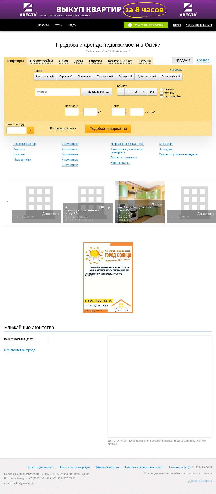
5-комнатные (70, 164)
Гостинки (19, 154)
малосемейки (172, 96)
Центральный (45, 76)
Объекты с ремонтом (124, 157)
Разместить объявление (146, 25)
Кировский (65, 76)
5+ (152, 92)
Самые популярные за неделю (178, 154)
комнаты (168, 89)
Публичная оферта (107, 467)
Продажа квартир (25, 143)
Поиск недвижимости (41, 467)
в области (176, 70)
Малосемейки (22, 159)
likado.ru (15, 25)
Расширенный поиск (63, 128)
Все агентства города (19, 350)
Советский (125, 76)
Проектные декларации (75, 467)
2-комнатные (70, 149)
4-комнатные (70, 159)
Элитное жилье (120, 162)
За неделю (166, 149)
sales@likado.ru (23, 483)
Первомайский (171, 76)
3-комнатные (70, 154)
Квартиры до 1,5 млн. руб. (127, 143)
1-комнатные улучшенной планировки (127, 151)
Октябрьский (105, 76)
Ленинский (84, 76)
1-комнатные (70, 143)
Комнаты (19, 149)
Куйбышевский (146, 76)
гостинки (168, 93)
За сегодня (166, 143)
